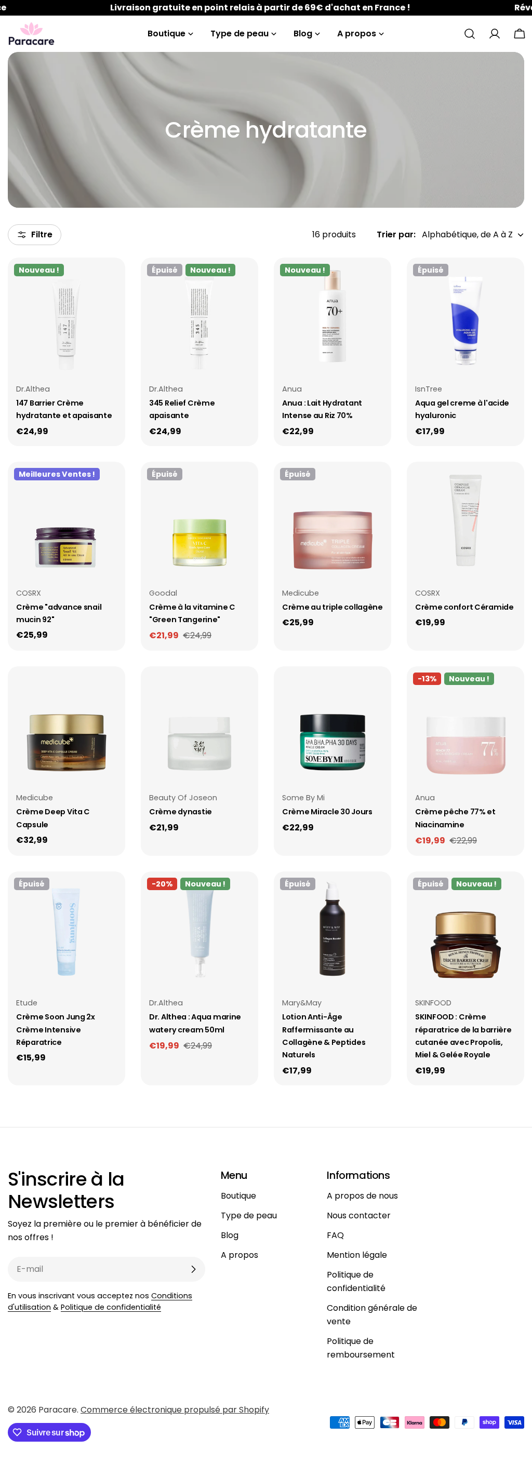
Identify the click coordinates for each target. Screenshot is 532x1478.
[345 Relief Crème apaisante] (199, 316)
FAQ (335, 1235)
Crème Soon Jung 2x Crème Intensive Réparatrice (55, 1029)
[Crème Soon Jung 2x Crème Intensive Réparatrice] (66, 930)
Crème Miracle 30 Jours (327, 812)
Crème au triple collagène (332, 607)
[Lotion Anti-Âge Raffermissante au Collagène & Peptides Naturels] (332, 930)
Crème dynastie (180, 812)
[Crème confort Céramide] (465, 520)
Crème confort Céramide (464, 607)
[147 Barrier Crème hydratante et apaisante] (66, 316)
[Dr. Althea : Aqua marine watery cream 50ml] (199, 930)
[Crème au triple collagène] (332, 520)
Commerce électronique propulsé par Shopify (175, 1410)
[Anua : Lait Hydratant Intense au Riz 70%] (332, 316)
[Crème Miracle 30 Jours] (332, 725)
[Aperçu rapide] (110, 280)
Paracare (57, 1410)
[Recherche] (469, 33)
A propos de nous (362, 1196)
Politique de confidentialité (111, 1307)
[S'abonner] (193, 1269)
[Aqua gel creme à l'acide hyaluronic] (465, 316)
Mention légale (357, 1255)
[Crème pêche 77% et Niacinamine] (465, 725)
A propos (239, 1255)
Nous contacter (359, 1215)
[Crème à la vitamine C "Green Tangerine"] (199, 520)
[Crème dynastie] (199, 725)
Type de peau (249, 1215)
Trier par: (396, 234)
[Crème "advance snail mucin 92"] (66, 520)
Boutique (238, 1196)
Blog (229, 1235)
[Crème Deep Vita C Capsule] (66, 725)
